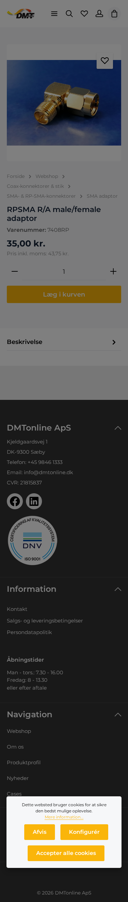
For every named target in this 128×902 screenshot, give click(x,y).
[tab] (62, 342)
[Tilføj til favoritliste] (105, 60)
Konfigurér (84, 832)
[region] (64, 102)
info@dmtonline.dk (48, 472)
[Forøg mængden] (113, 271)
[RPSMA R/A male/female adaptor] (64, 102)
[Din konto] (99, 13)
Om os (15, 746)
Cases (14, 794)
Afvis (39, 832)
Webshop (19, 731)
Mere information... (64, 817)
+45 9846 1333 (45, 462)
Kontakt (17, 609)
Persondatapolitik (29, 632)
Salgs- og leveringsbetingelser (45, 620)
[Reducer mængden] (15, 271)
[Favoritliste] (84, 13)
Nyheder (18, 778)
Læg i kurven (64, 294)
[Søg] (69, 13)
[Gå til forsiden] (20, 13)
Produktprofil (24, 762)
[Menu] (54, 13)
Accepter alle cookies (66, 853)
